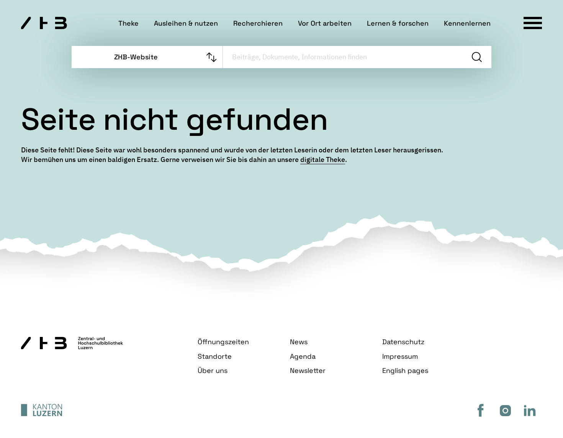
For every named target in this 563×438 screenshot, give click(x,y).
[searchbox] (342, 57)
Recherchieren (258, 23)
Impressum (400, 356)
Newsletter (308, 370)
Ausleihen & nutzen (186, 23)
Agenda (303, 356)
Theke (128, 23)
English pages (405, 370)
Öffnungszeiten (223, 341)
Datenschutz (403, 341)
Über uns (212, 370)
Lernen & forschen (398, 23)
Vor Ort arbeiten (325, 23)
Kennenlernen (467, 23)
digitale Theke (322, 159)
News (299, 341)
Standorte (215, 356)
